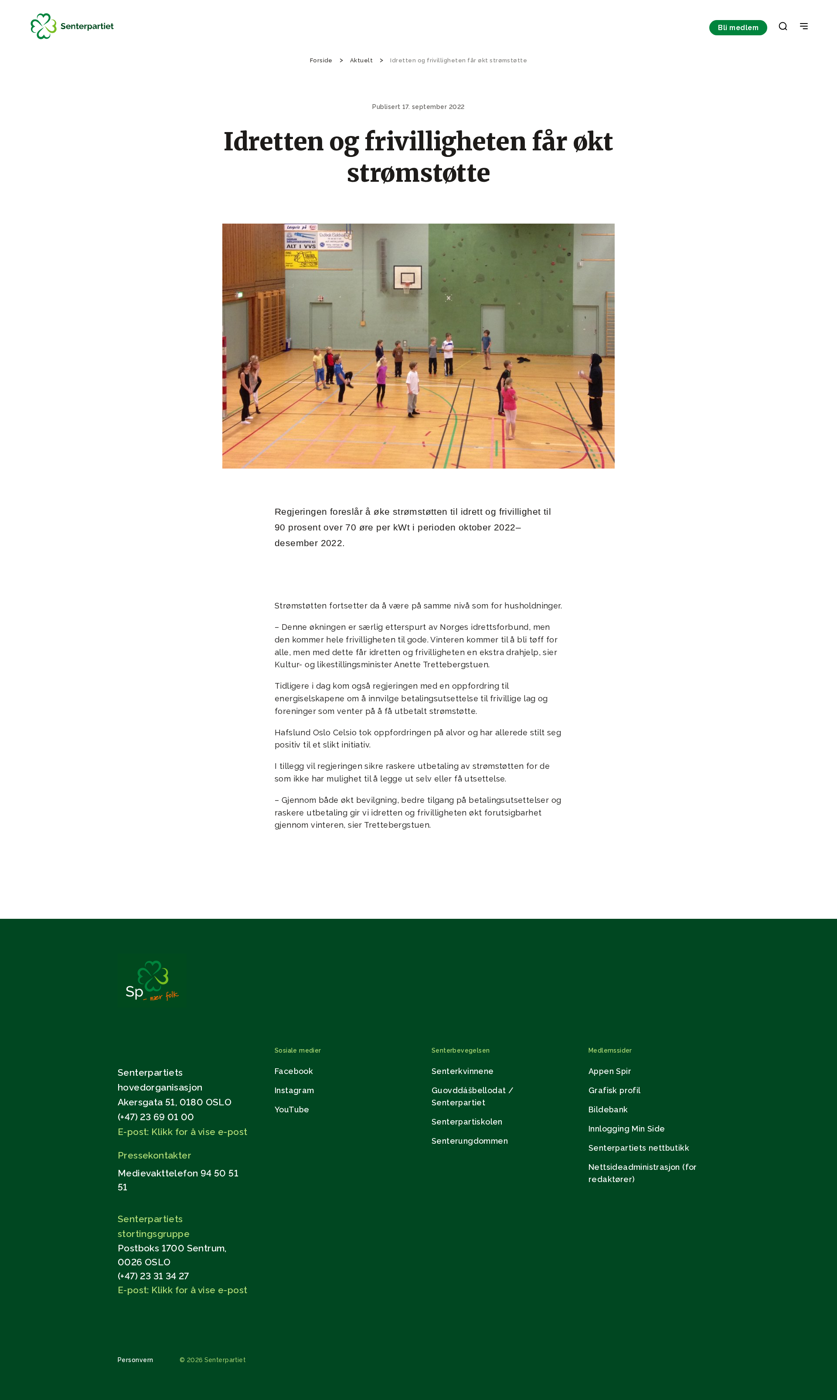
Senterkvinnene (463, 1071)
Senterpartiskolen (467, 1121)
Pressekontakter (154, 1155)
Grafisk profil (615, 1090)
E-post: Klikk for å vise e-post (182, 1131)
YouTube (292, 1109)
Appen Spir (610, 1071)
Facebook (294, 1071)
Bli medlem (738, 28)
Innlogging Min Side (627, 1128)
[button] (783, 28)
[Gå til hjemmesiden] (152, 1005)
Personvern (135, 1359)
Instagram (294, 1090)
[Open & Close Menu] (804, 27)
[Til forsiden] (72, 39)
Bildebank (608, 1109)
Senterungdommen (470, 1140)
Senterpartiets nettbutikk (639, 1147)
